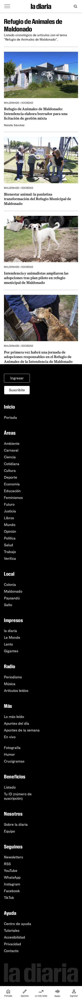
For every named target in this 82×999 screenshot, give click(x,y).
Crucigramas (14, 761)
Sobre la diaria (16, 824)
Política (10, 538)
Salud (8, 545)
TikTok (9, 898)
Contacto (11, 951)
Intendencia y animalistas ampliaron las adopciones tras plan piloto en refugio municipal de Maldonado (36, 278)
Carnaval (11, 450)
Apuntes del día (16, 723)
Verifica (10, 558)
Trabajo (10, 552)
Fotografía (12, 748)
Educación (12, 491)
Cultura (10, 470)
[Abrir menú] (7, 6)
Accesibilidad (14, 937)
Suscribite (17, 390)
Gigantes (11, 651)
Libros (9, 518)
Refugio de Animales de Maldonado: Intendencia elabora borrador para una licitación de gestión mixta (35, 114)
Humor (9, 754)
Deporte (10, 477)
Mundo (9, 525)
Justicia (10, 511)
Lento (8, 644)
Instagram (12, 884)
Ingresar (17, 378)
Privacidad (12, 944)
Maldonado (13, 591)
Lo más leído (14, 717)
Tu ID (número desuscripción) (18, 796)
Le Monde (12, 637)
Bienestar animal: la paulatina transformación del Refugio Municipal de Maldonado (37, 199)
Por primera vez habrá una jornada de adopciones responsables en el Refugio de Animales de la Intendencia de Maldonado (38, 357)
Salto (8, 605)
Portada (10, 417)
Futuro (9, 504)
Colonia (10, 584)
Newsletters (13, 857)
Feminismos (13, 498)
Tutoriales (11, 930)
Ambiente (12, 443)
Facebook (12, 891)
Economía (12, 484)
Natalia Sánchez (14, 125)
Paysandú (12, 598)
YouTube (10, 871)
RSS (7, 864)
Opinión (10, 531)
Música (9, 684)
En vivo (10, 737)
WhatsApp (12, 877)
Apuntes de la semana (22, 730)
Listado (10, 787)
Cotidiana (11, 464)
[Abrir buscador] (75, 6)
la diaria (10, 631)
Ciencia (10, 457)
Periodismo (13, 677)
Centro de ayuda (17, 924)
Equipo (9, 831)
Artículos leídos (16, 690)
